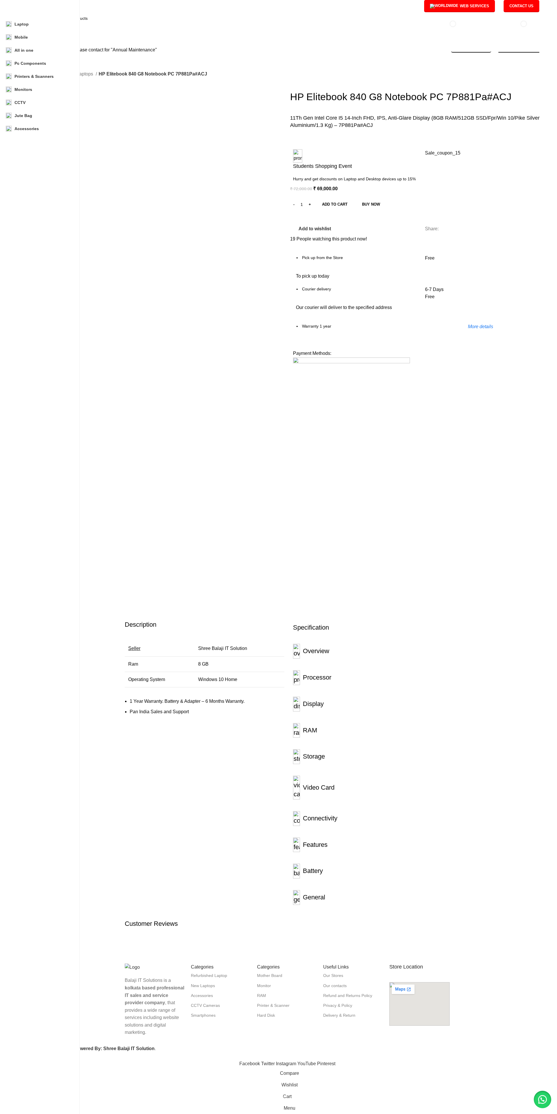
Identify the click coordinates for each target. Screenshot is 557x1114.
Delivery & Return (339, 1015)
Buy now (371, 204)
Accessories (202, 995)
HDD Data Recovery (518, 50)
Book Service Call (471, 50)
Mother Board (269, 975)
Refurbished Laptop (209, 975)
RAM (261, 995)
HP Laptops (81, 73)
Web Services (474, 6)
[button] (542, 1099)
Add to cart (335, 204)
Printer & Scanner (273, 1005)
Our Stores (333, 975)
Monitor (264, 985)
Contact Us (521, 6)
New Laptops (203, 985)
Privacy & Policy (337, 1005)
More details (480, 326)
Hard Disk (266, 1015)
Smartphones (203, 1015)
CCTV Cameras (205, 1005)
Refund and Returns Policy (347, 995)
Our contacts (335, 985)
